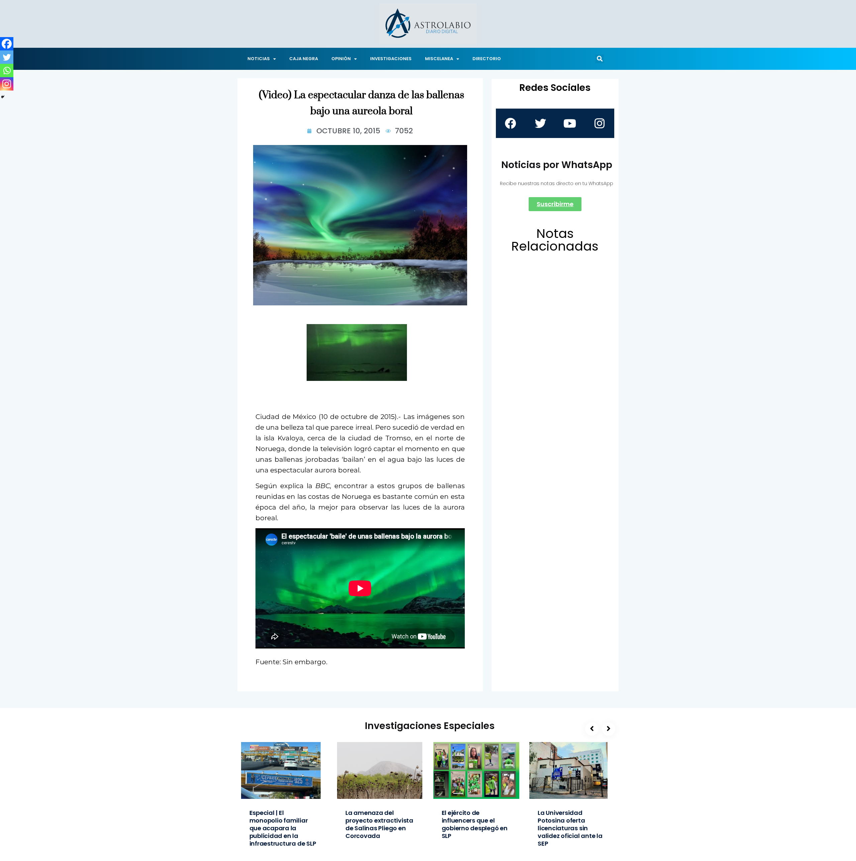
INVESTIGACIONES (391, 58)
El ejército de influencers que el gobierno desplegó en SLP (475, 824)
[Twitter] (6, 57)
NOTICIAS (258, 58)
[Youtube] (569, 123)
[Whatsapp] (6, 70)
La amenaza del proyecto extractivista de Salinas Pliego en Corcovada (379, 824)
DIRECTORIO (486, 58)
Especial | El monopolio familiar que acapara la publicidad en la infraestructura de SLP (282, 828)
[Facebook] (6, 43)
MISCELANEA (439, 58)
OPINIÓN (341, 58)
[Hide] (2, 97)
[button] (599, 58)
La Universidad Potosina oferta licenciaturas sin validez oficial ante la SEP (570, 828)
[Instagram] (6, 84)
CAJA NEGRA (303, 58)
